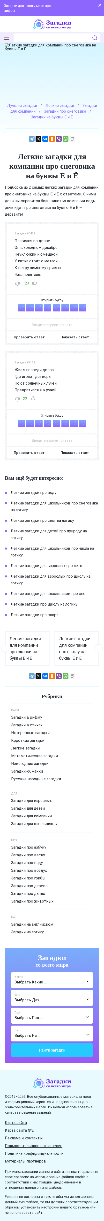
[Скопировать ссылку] (72, 139)
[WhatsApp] (65, 139)
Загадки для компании (31, 816)
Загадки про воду (27, 862)
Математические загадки (34, 756)
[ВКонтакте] (45, 139)
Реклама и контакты (24, 1138)
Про (17, 1012)
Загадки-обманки (27, 771)
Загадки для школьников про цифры (27, 8)
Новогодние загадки (29, 763)
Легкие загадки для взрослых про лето (46, 565)
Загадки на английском (32, 924)
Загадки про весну (28, 855)
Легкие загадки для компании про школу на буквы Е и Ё (74, 648)
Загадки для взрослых (31, 800)
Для (17, 994)
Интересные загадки (30, 732)
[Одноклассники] (52, 139)
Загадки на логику (27, 932)
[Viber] (59, 139)
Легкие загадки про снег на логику (42, 520)
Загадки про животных (32, 901)
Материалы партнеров (25, 1161)
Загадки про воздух (29, 870)
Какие (19, 977)
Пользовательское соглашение (33, 1145)
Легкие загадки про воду (33, 492)
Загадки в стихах (26, 725)
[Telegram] (32, 139)
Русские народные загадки (36, 779)
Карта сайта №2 (19, 1130)
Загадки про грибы (28, 878)
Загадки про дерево (29, 886)
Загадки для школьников (34, 823)
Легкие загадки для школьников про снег (49, 593)
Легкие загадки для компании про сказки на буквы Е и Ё (25, 648)
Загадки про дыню (28, 893)
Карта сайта (16, 1122)
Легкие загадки (25, 748)
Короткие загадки (27, 740)
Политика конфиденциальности (34, 1153)
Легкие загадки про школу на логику (44, 604)
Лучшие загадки (22, 105)
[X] (38, 139)
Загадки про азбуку (28, 847)
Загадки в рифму (26, 717)
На (16, 1030)
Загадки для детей (28, 808)
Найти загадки (52, 1050)
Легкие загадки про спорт (34, 615)
